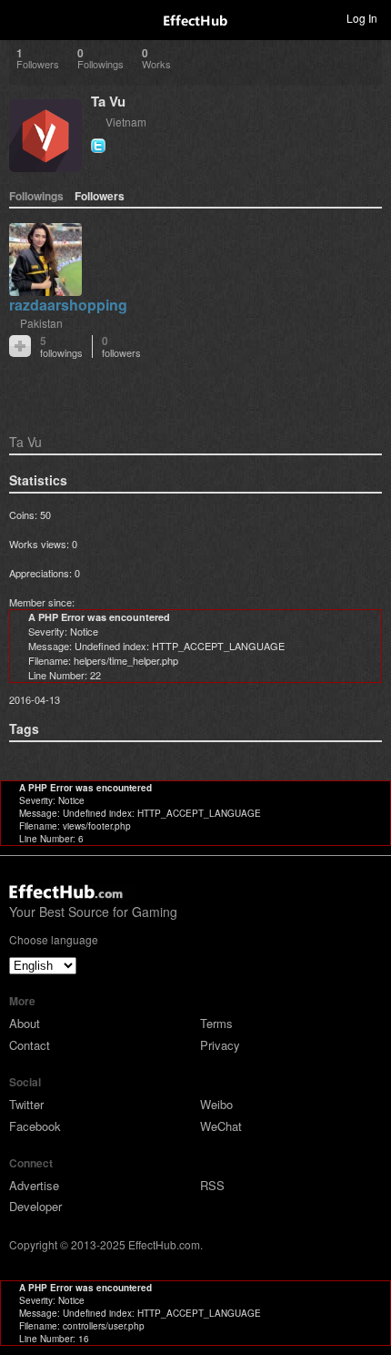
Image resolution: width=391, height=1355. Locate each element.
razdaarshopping (68, 304)
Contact (29, 1045)
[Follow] (20, 346)
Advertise (34, 1185)
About (24, 1023)
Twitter (26, 1104)
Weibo (216, 1104)
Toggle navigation (22, 17)
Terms (216, 1023)
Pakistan (41, 323)
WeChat (221, 1126)
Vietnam (125, 121)
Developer (35, 1206)
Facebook (35, 1126)
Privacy (220, 1045)
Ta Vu (108, 101)
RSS (212, 1185)
